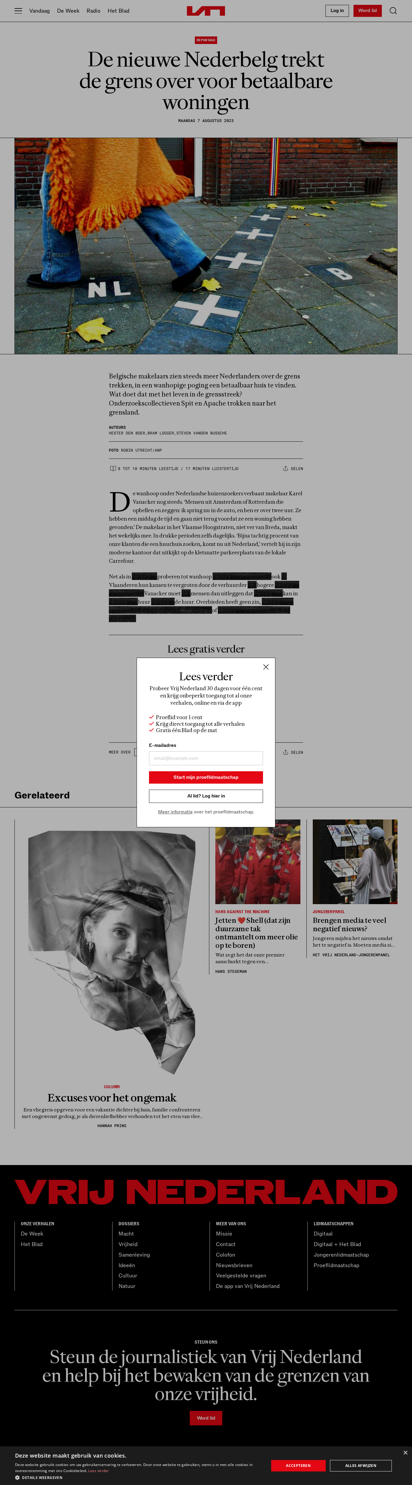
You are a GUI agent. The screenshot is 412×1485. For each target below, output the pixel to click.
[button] (138, 1477)
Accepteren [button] (298, 1465)
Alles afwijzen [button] (361, 1465)
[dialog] (206, 1465)
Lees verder (98, 1470)
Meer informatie (175, 812)
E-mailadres (162, 745)
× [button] (405, 1453)
